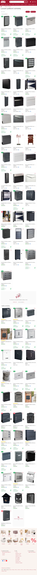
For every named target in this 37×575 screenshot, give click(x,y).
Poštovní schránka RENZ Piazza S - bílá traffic (21, 164)
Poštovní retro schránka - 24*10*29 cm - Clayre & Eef (10, 383)
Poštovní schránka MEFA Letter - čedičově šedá (21, 126)
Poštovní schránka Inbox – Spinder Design (8, 91)
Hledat (26, 1)
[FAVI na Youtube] (6, 560)
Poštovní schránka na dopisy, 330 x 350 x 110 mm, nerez (10, 484)
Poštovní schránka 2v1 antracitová (31, 203)
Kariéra (3, 554)
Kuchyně (22, 4)
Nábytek (2, 4)
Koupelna (26, 4)
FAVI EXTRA (17, 560)
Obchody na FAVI (18, 553)
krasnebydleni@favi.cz (7, 552)
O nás (16, 552)
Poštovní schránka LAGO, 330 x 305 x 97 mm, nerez (10, 442)
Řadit (28, 11)
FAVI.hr (22, 569)
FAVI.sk (10, 569)
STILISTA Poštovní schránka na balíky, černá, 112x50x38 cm (11, 70)
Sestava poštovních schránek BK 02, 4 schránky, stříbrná (10, 283)
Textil (10, 4)
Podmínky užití (18, 561)
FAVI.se (27, 569)
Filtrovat (33, 11)
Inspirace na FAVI (18, 556)
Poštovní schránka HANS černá (30, 362)
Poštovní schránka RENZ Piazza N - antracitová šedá (10, 147)
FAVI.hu (19, 569)
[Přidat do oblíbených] (11, 16)
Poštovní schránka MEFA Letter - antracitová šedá (21, 70)
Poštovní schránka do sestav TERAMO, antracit (9, 463)
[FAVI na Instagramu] (4, 560)
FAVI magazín (18, 557)
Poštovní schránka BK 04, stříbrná (31, 241)
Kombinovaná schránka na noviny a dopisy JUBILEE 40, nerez (23, 484)
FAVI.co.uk (31, 569)
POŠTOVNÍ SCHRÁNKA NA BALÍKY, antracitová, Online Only (23, 241)
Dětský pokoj (21, 544)
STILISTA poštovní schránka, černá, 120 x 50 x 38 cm (10, 262)
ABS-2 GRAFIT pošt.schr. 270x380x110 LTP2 (20, 463)
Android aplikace (32, 552)
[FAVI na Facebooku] (2, 560)
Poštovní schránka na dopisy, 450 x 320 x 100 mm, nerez (10, 49)
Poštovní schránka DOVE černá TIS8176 (20, 362)
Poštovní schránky (8, 6)
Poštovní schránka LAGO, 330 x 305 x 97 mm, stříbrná (22, 442)
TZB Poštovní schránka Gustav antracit (7, 523)
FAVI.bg (34, 569)
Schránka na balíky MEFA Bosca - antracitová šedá (21, 91)
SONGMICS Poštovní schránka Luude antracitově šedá (22, 425)
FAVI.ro (16, 569)
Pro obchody (18, 558)
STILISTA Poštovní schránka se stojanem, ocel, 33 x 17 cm (11, 203)
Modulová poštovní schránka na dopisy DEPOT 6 (9, 28)
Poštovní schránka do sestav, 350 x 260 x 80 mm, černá (10, 404)
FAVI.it (25, 569)
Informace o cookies (19, 562)
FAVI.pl (13, 569)
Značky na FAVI (18, 554)
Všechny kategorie (31, 4)
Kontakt (3, 553)
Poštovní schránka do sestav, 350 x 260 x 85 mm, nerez (22, 320)
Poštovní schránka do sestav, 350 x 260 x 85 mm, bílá (10, 362)
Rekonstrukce (17, 4)
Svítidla (13, 4)
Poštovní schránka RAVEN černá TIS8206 (8, 505)
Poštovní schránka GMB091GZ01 (18, 262)
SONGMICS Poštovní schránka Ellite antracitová (9, 320)
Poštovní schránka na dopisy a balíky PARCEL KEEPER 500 (11, 241)
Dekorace (6, 4)
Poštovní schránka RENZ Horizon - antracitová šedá (22, 185)
